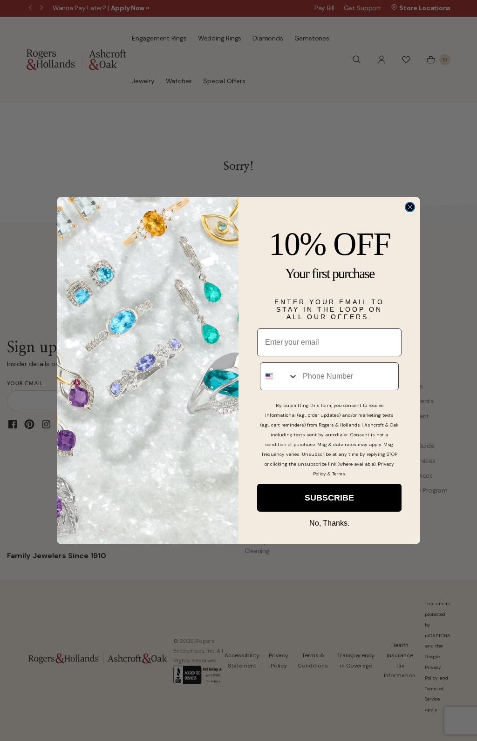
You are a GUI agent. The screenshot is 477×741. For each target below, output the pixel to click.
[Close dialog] (410, 207)
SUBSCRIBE (329, 497)
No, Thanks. (329, 523)
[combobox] (279, 376)
